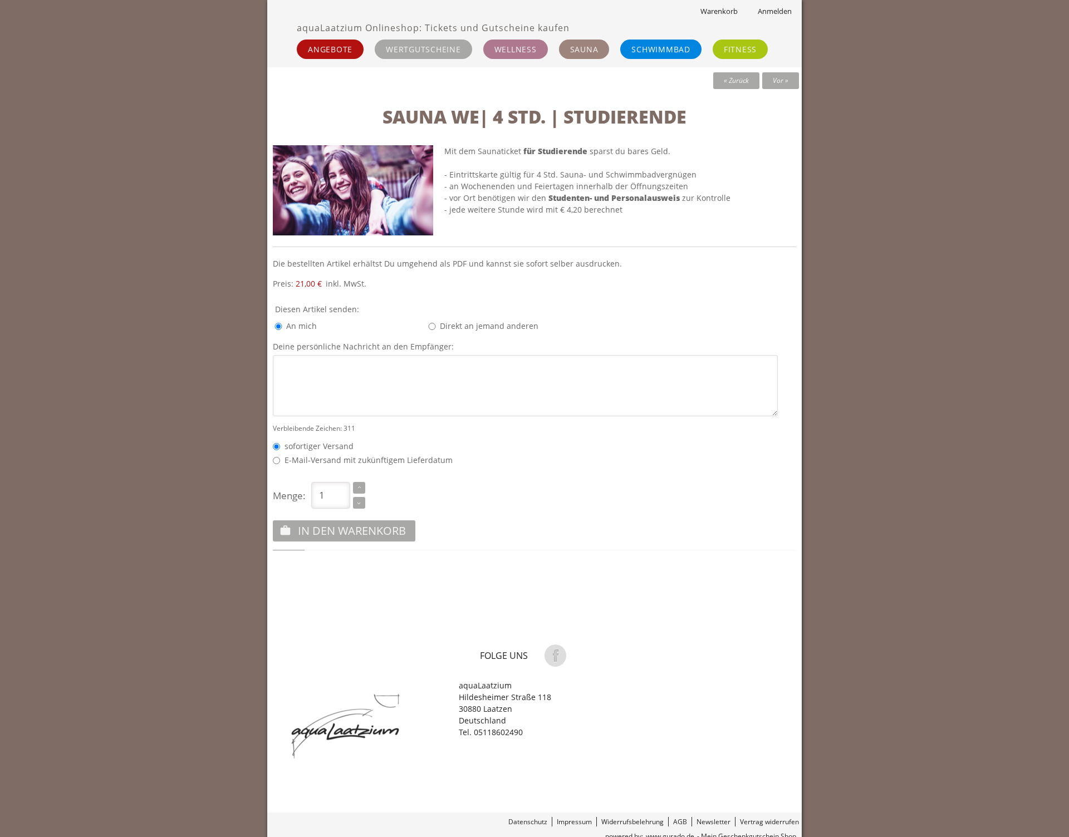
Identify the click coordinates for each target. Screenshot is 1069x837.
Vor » (780, 80)
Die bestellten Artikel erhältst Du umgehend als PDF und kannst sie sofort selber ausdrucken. (447, 263)
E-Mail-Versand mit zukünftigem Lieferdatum (366, 460)
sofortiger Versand (317, 446)
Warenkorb (719, 11)
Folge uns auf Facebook (555, 655)
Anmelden (775, 11)
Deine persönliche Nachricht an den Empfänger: (363, 346)
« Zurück (736, 80)
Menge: (289, 495)
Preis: (297, 283)
